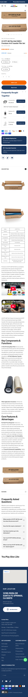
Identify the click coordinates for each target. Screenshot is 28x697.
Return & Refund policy (20, 644)
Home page (4, 643)
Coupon (3, 655)
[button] (5, 49)
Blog (2, 657)
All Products (4, 646)
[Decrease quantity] (3, 76)
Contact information (21, 656)
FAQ (2, 660)
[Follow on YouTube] (6, 681)
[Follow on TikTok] (10, 681)
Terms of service (20, 654)
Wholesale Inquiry (6, 652)
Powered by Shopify (17, 692)
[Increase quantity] (9, 76)
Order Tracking (19, 659)
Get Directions (13, 609)
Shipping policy (19, 648)
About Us (3, 649)
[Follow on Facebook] (2, 681)
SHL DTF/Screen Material (7, 38)
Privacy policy (19, 651)
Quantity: (3, 73)
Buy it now (14, 87)
